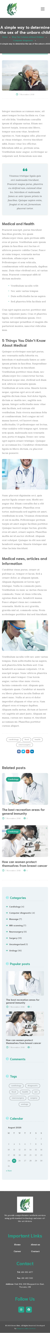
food (27, 739)
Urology (13, 950)
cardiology (14, 739)
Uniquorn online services (26, 1328)
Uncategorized (17, 944)
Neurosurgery (16, 931)
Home (17, 1244)
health (37, 739)
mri (35, 1091)
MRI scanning (16, 925)
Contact (35, 1251)
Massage (13, 918)
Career (17, 1251)
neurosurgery (25, 744)
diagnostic (33, 1085)
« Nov (9, 1170)
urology (24, 1104)
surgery (33, 1098)
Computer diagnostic (20, 912)
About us (35, 1244)
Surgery (13, 937)
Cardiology (13, 779)
